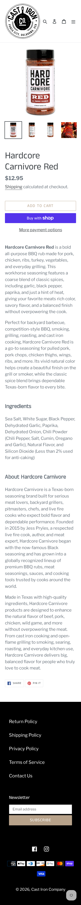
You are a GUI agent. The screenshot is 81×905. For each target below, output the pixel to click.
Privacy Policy (24, 748)
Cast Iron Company (48, 889)
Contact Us (20, 776)
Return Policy (23, 721)
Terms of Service (27, 762)
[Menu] (73, 21)
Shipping (13, 186)
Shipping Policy (25, 735)
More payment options (40, 229)
